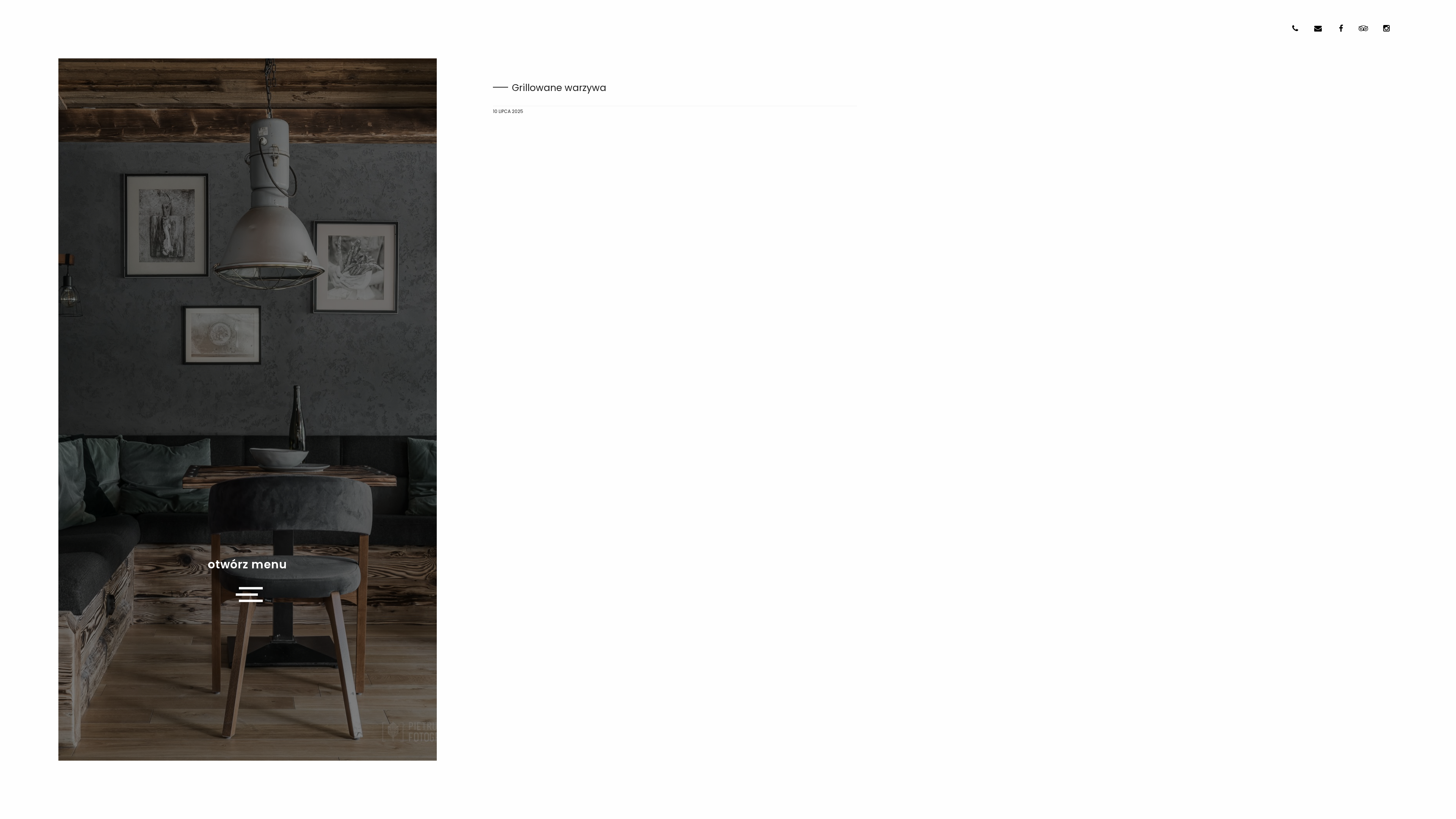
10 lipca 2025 (508, 111)
